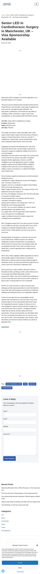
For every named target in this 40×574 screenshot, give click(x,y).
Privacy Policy (20, 571)
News (3, 518)
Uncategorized (5, 530)
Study (3, 524)
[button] (37, 545)
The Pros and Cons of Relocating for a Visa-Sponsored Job (19, 493)
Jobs (25, 384)
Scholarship (5, 521)
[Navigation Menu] (36, 4)
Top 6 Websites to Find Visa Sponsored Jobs (15, 505)
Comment (6, 434)
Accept (20, 562)
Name (5, 411)
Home (3, 15)
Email (5, 419)
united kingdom (6, 387)
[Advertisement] (20, 73)
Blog (7, 15)
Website (5, 426)
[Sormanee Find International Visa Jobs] (7, 4)
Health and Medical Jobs (14, 384)
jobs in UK (32, 384)
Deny (20, 568)
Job (2, 515)
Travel (3, 527)
